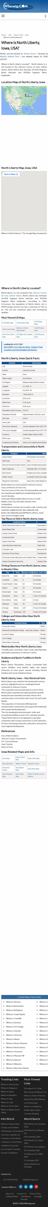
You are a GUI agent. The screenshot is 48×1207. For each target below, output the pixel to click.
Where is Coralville (14, 1018)
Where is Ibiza (7, 1099)
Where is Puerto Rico (10, 1106)
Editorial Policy (12, 1196)
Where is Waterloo (14, 1064)
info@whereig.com (30, 1179)
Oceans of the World (9, 1127)
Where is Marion (13, 1039)
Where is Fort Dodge (14, 1027)
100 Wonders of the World (12, 1131)
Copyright (38, 1196)
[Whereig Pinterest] (36, 1187)
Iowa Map (5, 758)
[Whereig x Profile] (31, 1187)
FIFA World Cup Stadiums (34, 1147)
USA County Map (8, 329)
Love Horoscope (31, 1103)
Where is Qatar (7, 1091)
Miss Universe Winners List (35, 1092)
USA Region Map (23, 323)
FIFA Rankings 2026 (32, 1137)
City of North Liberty (10, 736)
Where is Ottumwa (14, 1051)
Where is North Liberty (15, 1047)
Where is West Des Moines (17, 1068)
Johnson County (40, 293)
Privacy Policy (35, 1193)
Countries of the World (10, 1138)
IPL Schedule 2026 (32, 1150)
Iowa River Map (33, 769)
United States (15, 295)
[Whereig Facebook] (21, 1187)
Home (3, 35)
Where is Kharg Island (10, 1124)
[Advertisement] (24, 140)
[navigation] (3, 16)
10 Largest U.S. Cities (33, 1088)
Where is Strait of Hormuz (34, 1095)
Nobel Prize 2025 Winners (35, 1099)
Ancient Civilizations (9, 1153)
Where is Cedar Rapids (15, 1014)
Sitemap (24, 1199)
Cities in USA (18, 35)
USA (9, 35)
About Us (10, 1193)
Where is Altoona (13, 1002)
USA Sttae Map (7, 323)
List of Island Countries (10, 1149)
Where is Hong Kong (9, 1084)
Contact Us (22, 1193)
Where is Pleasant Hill (15, 1056)
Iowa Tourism (7, 744)
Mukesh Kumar (30, 53)
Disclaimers (26, 1196)
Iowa (27, 35)
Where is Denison (13, 1022)
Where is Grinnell (13, 1031)
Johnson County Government (13, 738)
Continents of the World (11, 1142)
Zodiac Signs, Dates (32, 1110)
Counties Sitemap (31, 1113)
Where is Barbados (9, 1095)
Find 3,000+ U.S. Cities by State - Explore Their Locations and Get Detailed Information (23, 348)
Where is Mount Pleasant (16, 1043)
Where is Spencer (13, 1060)
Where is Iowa (21, 764)
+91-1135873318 (10, 1179)
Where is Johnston (14, 1035)
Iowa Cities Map (33, 758)
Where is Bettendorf (14, 1006)
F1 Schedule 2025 (31, 1160)
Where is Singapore (9, 1088)
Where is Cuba (7, 1102)
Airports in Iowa (33, 764)
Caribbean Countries (9, 1145)
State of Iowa (7, 747)
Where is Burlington (14, 1010)
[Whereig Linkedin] (26, 1187)
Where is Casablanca (32, 1106)
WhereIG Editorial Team (9, 56)
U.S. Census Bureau (9, 741)
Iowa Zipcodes (7, 764)
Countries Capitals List (10, 1135)
